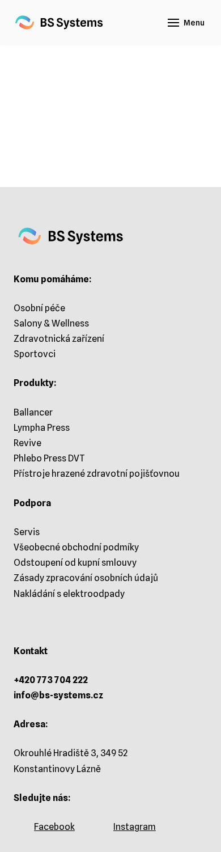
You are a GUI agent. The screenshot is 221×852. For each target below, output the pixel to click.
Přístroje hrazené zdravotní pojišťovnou (97, 473)
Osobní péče (39, 308)
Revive (27, 443)
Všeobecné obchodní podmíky (76, 547)
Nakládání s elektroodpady (69, 593)
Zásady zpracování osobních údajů (86, 578)
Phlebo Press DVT (49, 458)
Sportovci (35, 354)
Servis (27, 532)
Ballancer (33, 412)
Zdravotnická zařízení (59, 338)
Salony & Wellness (51, 323)
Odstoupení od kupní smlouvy (75, 562)
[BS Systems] (59, 22)
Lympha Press (42, 427)
